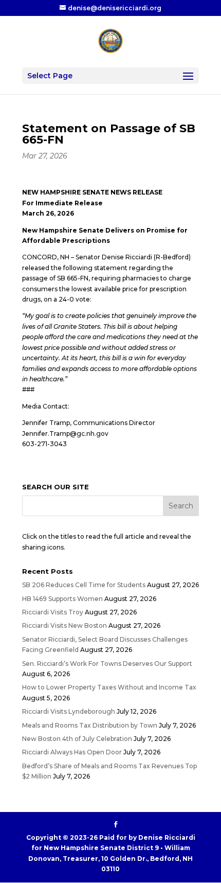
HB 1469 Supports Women (62, 599)
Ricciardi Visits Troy (52, 612)
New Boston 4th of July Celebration (77, 739)
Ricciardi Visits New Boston (64, 625)
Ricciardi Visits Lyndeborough (68, 711)
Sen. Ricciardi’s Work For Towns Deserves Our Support (107, 663)
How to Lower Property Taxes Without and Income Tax (109, 687)
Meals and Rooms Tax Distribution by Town (89, 725)
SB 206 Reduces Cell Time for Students (83, 585)
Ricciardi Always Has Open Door (72, 752)
